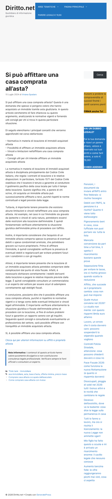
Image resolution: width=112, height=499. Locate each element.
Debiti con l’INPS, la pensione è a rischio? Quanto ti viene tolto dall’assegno (94, 209)
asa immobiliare (16, 374)
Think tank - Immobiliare (20, 371)
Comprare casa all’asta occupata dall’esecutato (30, 377)
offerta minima (47, 374)
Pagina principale (74, 6)
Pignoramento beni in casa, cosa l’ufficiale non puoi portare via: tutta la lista (94, 228)
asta (26, 374)
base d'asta (34, 374)
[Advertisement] (56, 42)
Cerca (100, 74)
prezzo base (61, 374)
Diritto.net (20, 7)
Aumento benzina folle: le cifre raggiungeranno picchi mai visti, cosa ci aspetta (95, 473)
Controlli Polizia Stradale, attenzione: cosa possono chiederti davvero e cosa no (94, 351)
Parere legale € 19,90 (49, 15)
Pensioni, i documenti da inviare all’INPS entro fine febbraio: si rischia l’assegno (95, 191)
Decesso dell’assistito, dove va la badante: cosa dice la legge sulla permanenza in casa (95, 407)
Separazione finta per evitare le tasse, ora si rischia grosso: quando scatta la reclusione (95, 272)
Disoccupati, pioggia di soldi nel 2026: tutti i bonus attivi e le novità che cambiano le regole (95, 388)
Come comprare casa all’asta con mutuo (27, 380)
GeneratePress (43, 494)
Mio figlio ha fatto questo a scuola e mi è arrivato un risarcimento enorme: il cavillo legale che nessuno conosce (95, 451)
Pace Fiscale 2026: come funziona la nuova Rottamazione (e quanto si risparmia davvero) (95, 369)
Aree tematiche (46, 6)
